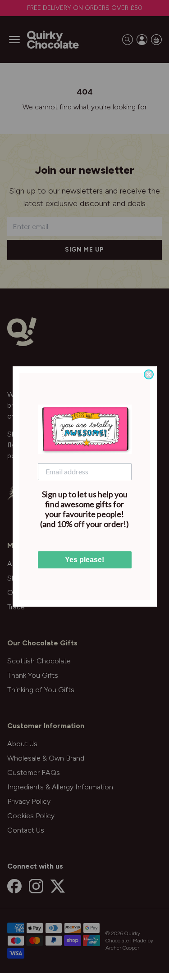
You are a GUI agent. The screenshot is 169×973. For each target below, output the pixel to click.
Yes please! (84, 559)
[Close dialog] (148, 374)
